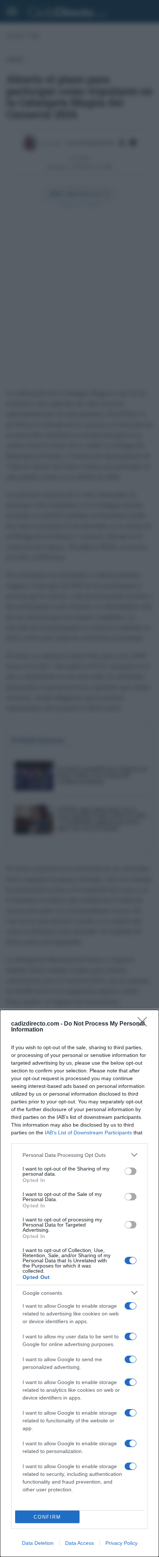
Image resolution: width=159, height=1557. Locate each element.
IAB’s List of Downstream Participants (88, 1132)
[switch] (130, 1171)
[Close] (145, 1024)
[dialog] (79, 1283)
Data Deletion (38, 1543)
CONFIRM (47, 1517)
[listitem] (79, 1155)
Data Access (79, 1543)
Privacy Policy (121, 1543)
